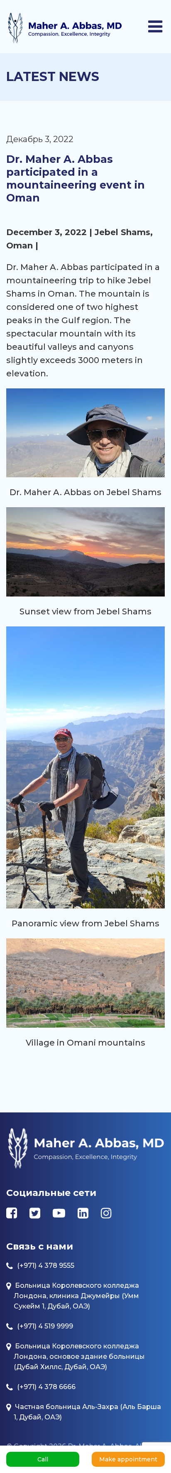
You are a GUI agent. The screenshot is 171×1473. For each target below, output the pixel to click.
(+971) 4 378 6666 (46, 1387)
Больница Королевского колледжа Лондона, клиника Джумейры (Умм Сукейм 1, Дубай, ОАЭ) (76, 1296)
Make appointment (128, 1459)
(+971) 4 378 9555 (45, 1265)
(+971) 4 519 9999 (45, 1326)
